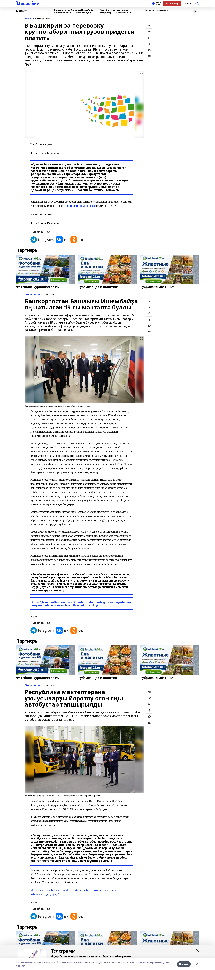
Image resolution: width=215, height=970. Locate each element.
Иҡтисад (29, 19)
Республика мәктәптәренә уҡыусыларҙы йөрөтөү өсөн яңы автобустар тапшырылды (117, 11)
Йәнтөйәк (27, 3)
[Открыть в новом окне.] (42, 239)
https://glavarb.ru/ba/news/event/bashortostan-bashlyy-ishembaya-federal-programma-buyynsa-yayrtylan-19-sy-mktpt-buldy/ (81, 603)
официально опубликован (80, 205)
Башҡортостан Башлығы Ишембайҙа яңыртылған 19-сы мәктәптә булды (74, 11)
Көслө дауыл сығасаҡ (156, 10)
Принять (183, 964)
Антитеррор (172, 3)
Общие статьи (32, 294)
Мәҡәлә (21, 10)
